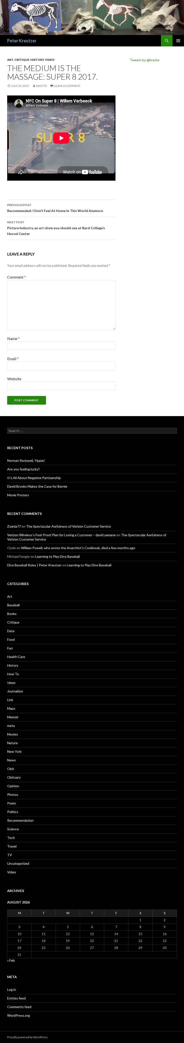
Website (14, 378)
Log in (11, 989)
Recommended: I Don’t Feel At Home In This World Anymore (55, 208)
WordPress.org (18, 1015)
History (37, 59)
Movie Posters (18, 495)
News (11, 760)
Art (10, 59)
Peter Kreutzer (21, 40)
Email (13, 358)
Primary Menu (178, 40)
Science (13, 829)
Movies (12, 734)
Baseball (13, 605)
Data (10, 631)
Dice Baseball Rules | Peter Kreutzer (34, 565)
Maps (11, 708)
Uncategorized (18, 863)
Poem (11, 803)
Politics (12, 812)
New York (14, 751)
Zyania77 (14, 526)
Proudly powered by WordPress (27, 1037)
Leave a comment (67, 86)
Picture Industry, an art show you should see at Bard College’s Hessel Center (56, 228)
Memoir (12, 717)
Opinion (13, 786)
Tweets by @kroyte (144, 60)
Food (11, 639)
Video (50, 59)
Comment (16, 277)
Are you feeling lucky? (23, 469)
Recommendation (20, 820)
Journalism (15, 691)
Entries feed (16, 998)
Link (10, 700)
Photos (12, 794)
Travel (12, 846)
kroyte (41, 86)
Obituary (14, 777)
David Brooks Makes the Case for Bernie (37, 486)
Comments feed (19, 1007)
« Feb (11, 960)
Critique (21, 59)
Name (13, 338)
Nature (12, 743)
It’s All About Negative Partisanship (34, 478)
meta (11, 726)
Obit (10, 769)
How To (13, 674)
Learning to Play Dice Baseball (57, 556)
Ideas (11, 682)
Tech (11, 838)
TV (9, 855)
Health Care (16, 657)
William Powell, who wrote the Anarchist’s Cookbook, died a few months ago (78, 548)
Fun (10, 648)
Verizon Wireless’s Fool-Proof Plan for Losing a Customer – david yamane (61, 535)
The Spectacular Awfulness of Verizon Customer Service (68, 526)
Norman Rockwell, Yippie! (26, 460)
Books (12, 614)
